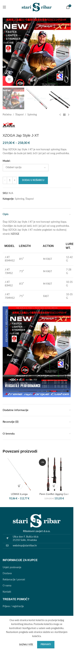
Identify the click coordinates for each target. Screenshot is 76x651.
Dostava (7, 573)
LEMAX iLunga (19, 494)
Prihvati (46, 644)
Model (6, 161)
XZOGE (15, 234)
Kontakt (7, 592)
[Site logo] (37, 7)
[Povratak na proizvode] (64, 115)
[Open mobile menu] (4, 7)
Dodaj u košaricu (33, 180)
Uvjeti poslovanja (12, 567)
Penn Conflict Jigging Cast (54, 494)
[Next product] (68, 115)
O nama (7, 585)
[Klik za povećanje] (9, 79)
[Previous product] (60, 115)
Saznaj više (26, 645)
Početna (7, 114)
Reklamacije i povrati (14, 579)
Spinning (32, 114)
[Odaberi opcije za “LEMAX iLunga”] (19, 486)
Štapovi (19, 114)
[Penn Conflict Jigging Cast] (54, 474)
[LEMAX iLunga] (19, 474)
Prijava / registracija (13, 606)
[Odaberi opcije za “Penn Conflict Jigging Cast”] (54, 486)
